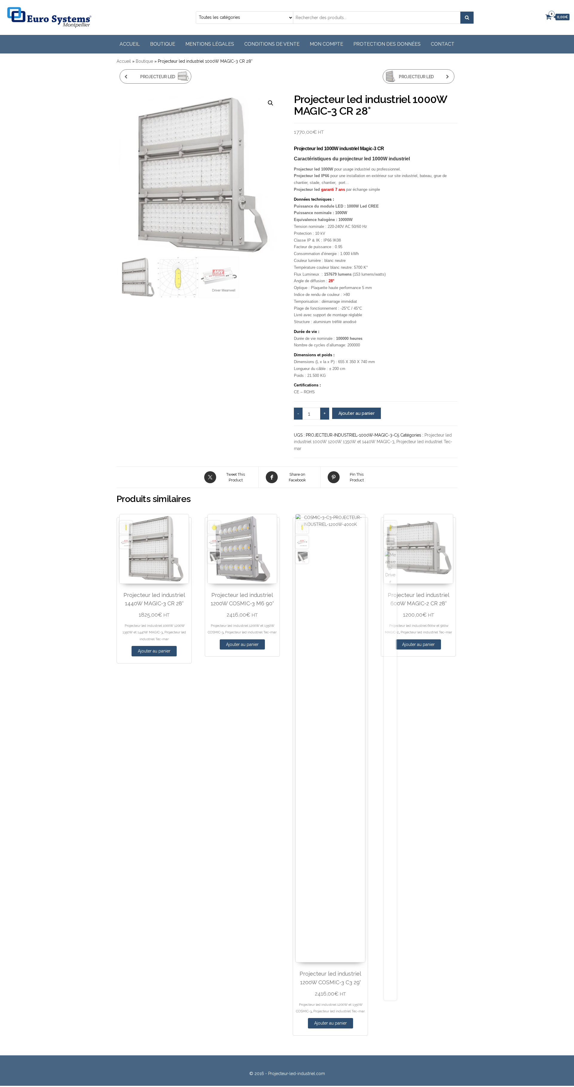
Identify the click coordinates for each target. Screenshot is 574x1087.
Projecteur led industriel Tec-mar (251, 632)
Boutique (162, 44)
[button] (270, 103)
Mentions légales (209, 44)
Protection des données (387, 44)
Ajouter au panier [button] (154, 651)
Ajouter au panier (356, 413)
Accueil (130, 44)
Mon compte (326, 44)
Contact (442, 44)
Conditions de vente (272, 44)
